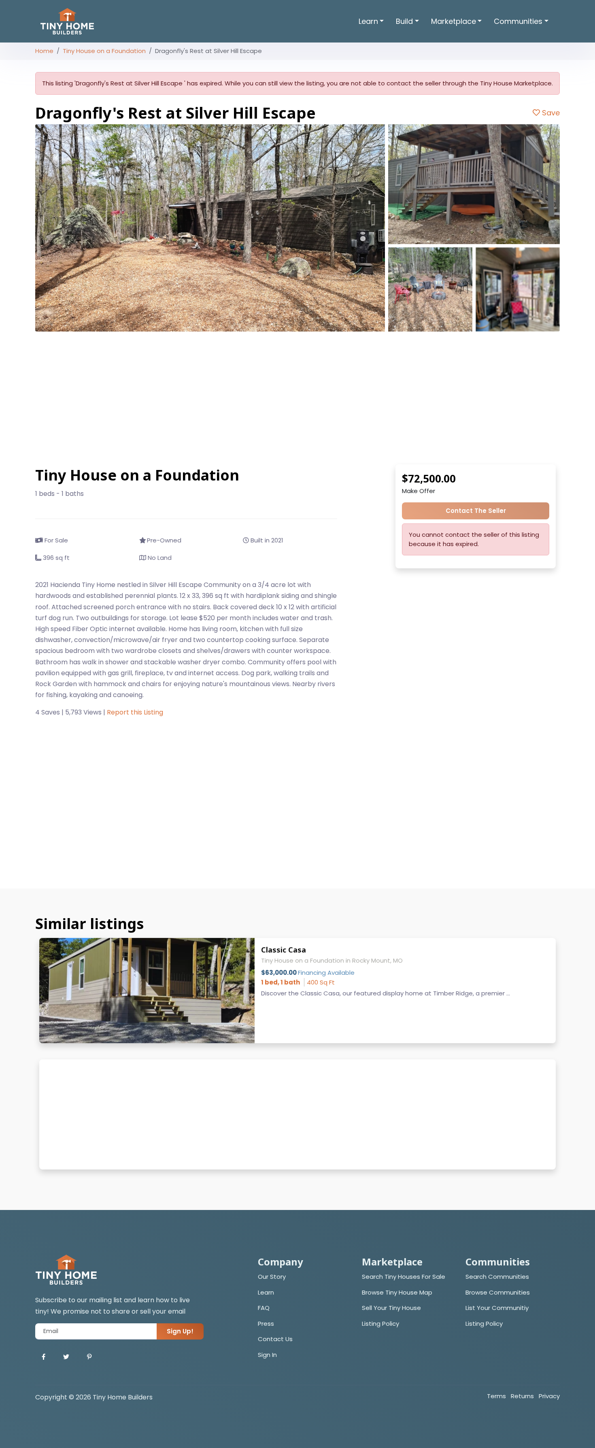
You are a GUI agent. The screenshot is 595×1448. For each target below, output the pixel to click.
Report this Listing (135, 712)
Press (266, 1323)
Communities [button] (518, 21)
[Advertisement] (297, 398)
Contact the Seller (476, 510)
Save (550, 113)
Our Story (272, 1276)
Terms (496, 1396)
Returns (522, 1396)
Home (44, 51)
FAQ (264, 1307)
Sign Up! (180, 1331)
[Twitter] (66, 1357)
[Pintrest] (89, 1357)
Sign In (267, 1354)
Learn (266, 1292)
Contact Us (275, 1339)
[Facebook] (43, 1357)
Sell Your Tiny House (391, 1307)
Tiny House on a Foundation (104, 51)
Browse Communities (497, 1292)
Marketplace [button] (453, 21)
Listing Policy (380, 1323)
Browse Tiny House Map (397, 1292)
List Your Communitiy (497, 1307)
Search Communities (497, 1276)
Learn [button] (368, 21)
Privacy (549, 1396)
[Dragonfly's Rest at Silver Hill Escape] (210, 228)
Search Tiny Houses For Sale (403, 1276)
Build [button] (404, 21)
